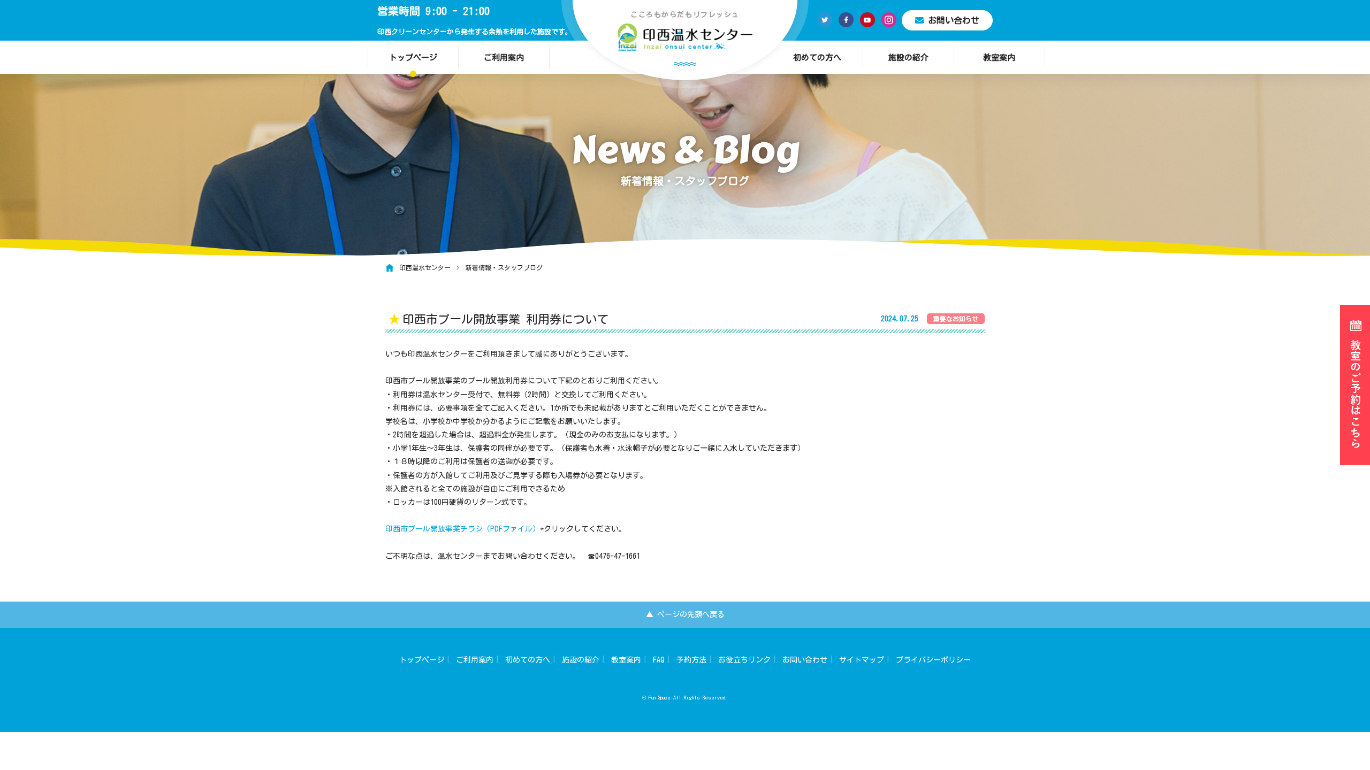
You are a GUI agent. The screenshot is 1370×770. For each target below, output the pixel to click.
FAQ (659, 660)
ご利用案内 (504, 57)
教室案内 (999, 57)
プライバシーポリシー (933, 660)
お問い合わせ (953, 20)
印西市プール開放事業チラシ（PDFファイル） (462, 529)
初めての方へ (817, 57)
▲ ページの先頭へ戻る (685, 614)
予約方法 (691, 660)
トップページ (413, 57)
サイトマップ (861, 660)
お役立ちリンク (744, 660)
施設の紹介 (908, 57)
